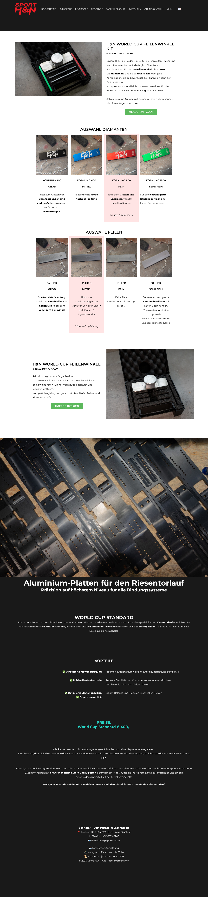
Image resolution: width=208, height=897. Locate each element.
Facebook (106, 852)
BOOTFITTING (48, 9)
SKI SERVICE (66, 9)
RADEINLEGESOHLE (115, 9)
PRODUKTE (97, 9)
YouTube (119, 852)
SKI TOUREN (135, 9)
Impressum (93, 856)
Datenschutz (109, 856)
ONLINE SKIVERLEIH (153, 9)
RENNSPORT (81, 9)
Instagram (93, 852)
